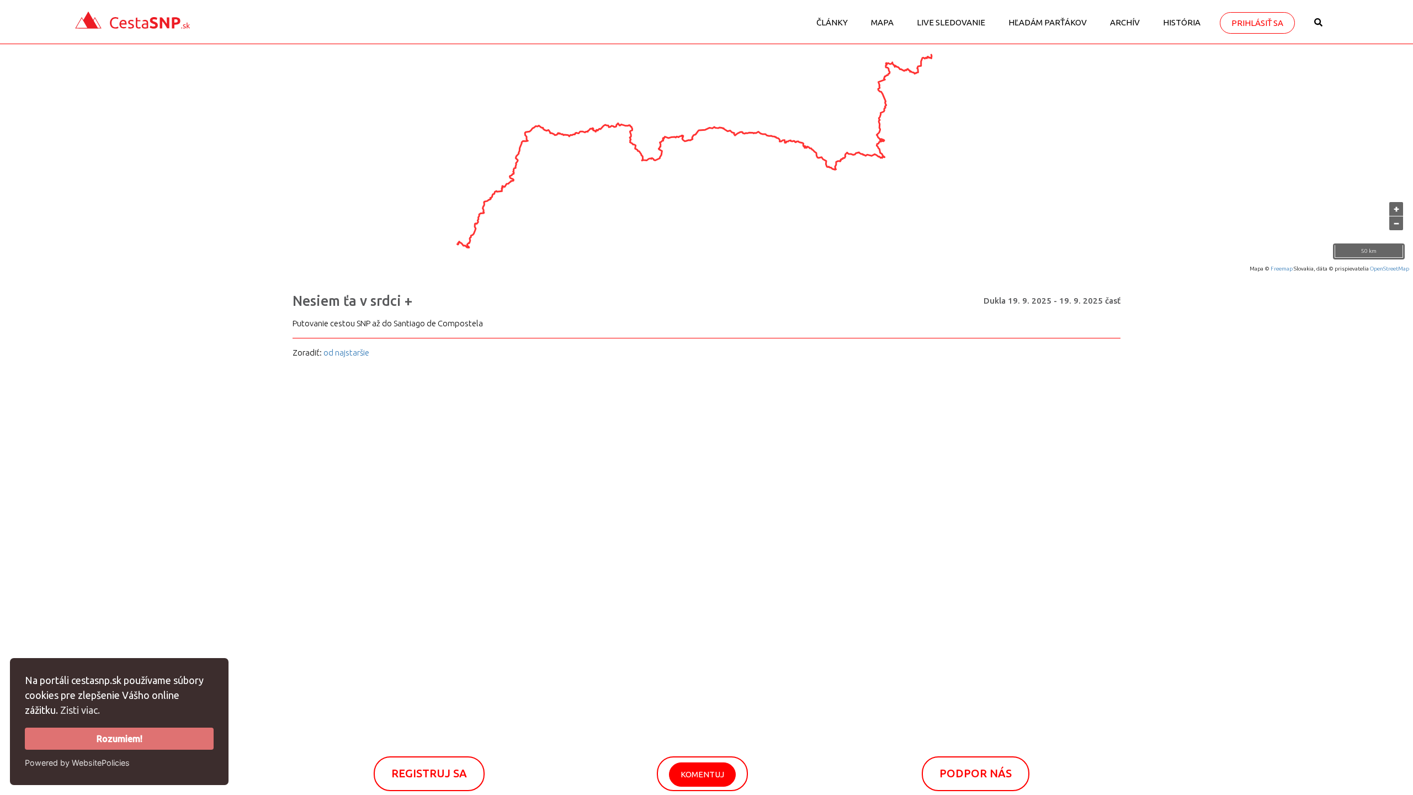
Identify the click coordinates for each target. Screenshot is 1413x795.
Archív (1125, 22)
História (1181, 22)
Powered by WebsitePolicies (77, 762)
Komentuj (702, 774)
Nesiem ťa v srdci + (352, 301)
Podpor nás (975, 773)
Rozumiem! (119, 739)
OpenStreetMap (1389, 269)
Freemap (1282, 269)
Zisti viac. (80, 710)
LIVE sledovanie (951, 22)
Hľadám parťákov (1047, 22)
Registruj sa (429, 773)
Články (832, 22)
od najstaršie (346, 352)
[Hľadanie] (1318, 26)
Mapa (882, 22)
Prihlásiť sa (1257, 23)
